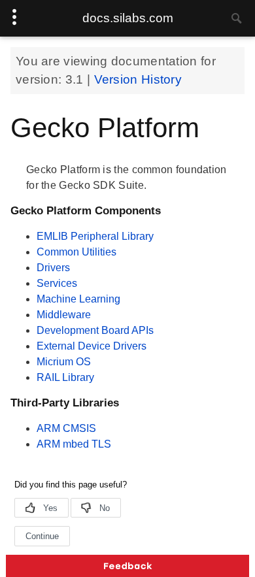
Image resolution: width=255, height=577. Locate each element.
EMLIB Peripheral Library (95, 236)
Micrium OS (64, 361)
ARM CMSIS (66, 428)
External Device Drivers (91, 346)
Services (57, 283)
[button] (127, 566)
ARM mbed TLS (74, 444)
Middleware (64, 314)
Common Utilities (76, 251)
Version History (138, 79)
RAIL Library (65, 377)
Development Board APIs (95, 330)
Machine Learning (78, 299)
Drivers (53, 267)
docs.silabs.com (127, 18)
